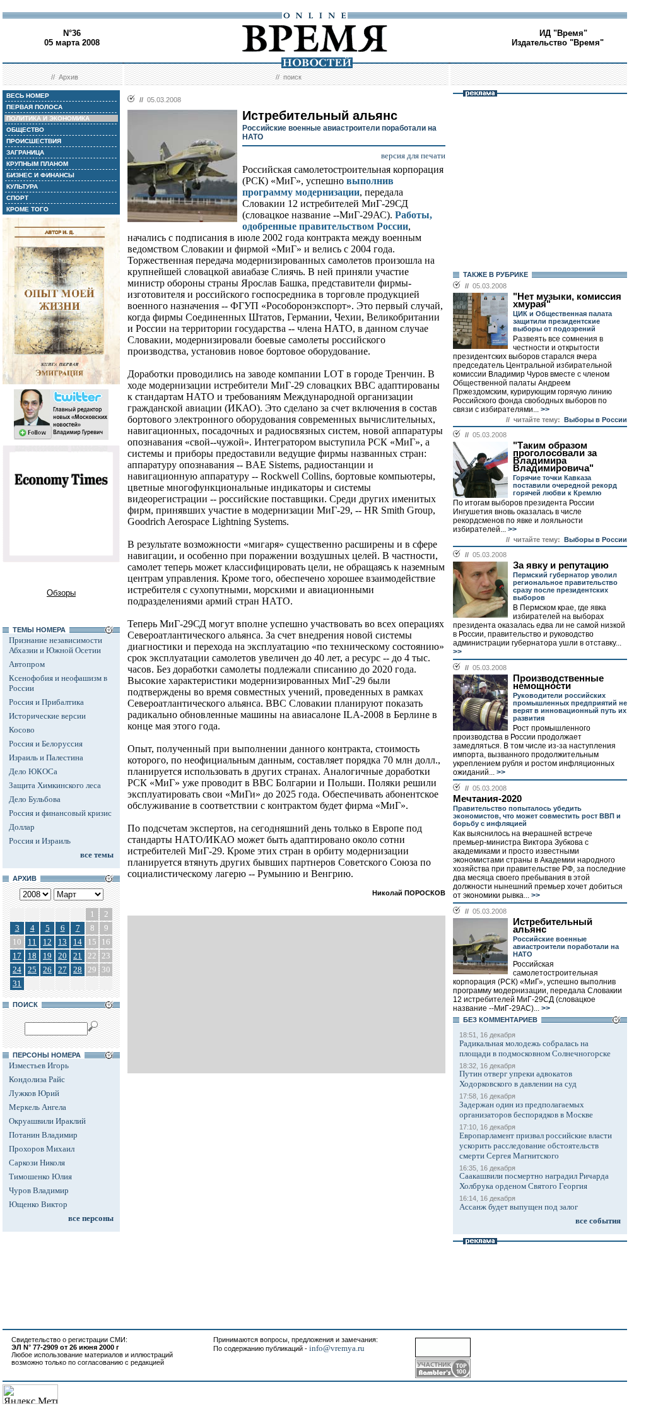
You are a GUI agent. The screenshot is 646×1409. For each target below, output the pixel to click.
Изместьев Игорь (39, 1065)
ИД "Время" (563, 33)
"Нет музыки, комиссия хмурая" (567, 300)
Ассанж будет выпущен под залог (518, 1207)
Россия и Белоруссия (46, 743)
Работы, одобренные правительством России (337, 220)
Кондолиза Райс (37, 1079)
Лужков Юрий (34, 1093)
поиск (292, 77)
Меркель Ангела (37, 1107)
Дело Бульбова (35, 799)
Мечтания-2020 (487, 799)
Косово (22, 729)
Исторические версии (47, 716)
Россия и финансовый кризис (60, 813)
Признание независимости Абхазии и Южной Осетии (55, 645)
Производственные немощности (558, 682)
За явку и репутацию (561, 565)
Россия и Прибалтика (46, 702)
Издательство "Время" (558, 42)
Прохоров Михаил (41, 1148)
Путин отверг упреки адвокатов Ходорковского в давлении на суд (518, 1078)
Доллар (22, 827)
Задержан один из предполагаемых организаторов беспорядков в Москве (526, 1109)
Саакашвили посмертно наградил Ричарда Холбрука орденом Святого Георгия (534, 1181)
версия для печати (413, 155)
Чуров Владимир (39, 1190)
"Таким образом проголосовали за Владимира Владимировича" (555, 456)
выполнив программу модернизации (318, 186)
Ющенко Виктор (38, 1204)
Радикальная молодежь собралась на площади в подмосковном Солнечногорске (535, 1048)
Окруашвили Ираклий (47, 1121)
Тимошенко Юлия (40, 1176)
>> (544, 409)
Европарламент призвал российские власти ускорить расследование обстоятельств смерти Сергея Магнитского (535, 1145)
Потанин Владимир (43, 1135)
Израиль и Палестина (46, 757)
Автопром (27, 664)
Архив (68, 77)
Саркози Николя (37, 1162)
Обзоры (61, 593)
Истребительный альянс (552, 925)
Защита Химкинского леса (55, 785)
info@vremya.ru (337, 1348)
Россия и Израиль (40, 841)
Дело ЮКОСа (33, 771)
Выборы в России (595, 419)
